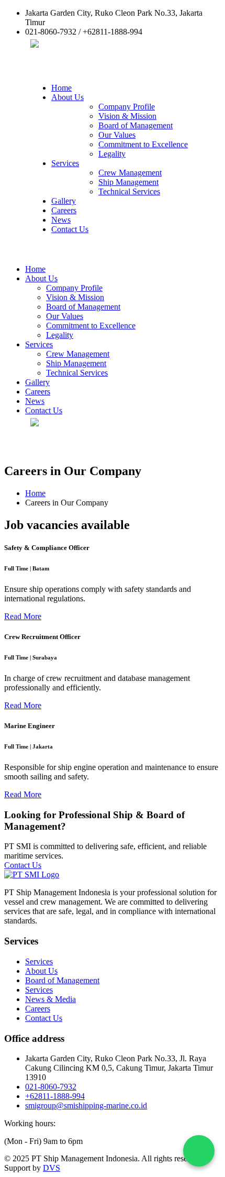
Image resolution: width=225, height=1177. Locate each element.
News (61, 219)
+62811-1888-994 (55, 1096)
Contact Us (69, 229)
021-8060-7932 (50, 1086)
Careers (63, 210)
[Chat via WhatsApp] (199, 1151)
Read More (22, 616)
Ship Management (128, 182)
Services (65, 163)
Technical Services (129, 191)
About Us (67, 97)
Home (61, 87)
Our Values (117, 134)
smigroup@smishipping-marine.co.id (86, 1105)
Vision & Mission (127, 116)
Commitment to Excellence (143, 144)
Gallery (63, 200)
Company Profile (126, 106)
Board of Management (135, 125)
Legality (112, 153)
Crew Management (130, 172)
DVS (51, 1167)
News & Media (50, 999)
